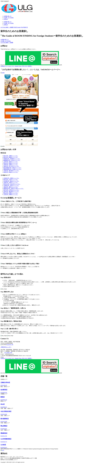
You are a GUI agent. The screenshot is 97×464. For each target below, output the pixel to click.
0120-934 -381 (10, 344)
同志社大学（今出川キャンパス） (11, 184)
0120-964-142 (4, 399)
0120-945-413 (4, 447)
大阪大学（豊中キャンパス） (10, 187)
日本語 (15, 27)
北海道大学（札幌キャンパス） (11, 178)
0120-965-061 (4, 428)
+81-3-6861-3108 (8, 352)
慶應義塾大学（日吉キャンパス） (11, 160)
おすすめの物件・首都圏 (7, 27)
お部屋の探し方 (7, 16)
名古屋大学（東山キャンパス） (11, 181)
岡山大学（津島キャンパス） (10, 193)
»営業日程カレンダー (6, 347)
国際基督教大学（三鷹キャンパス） (12, 169)
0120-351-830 (4, 421)
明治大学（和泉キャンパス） (10, 163)
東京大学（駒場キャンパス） (10, 157)
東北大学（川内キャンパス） (10, 179)
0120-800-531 (4, 407)
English (18, 27)
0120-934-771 (4, 441)
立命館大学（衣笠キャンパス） (11, 185)
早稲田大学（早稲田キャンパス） (11, 158)
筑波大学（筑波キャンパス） (10, 172)
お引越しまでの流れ (8, 17)
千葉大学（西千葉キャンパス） (11, 170)
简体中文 (25, 27)
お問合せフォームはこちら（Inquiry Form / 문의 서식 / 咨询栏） (16, 66)
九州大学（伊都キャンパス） (10, 194)
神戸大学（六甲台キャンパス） (11, 190)
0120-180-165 (4, 385)
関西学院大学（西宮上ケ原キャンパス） (13, 188)
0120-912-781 (4, 436)
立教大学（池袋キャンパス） (10, 164)
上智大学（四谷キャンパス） (10, 161)
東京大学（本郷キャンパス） (10, 155)
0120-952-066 (4, 414)
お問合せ (5, 19)
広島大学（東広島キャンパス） (11, 191)
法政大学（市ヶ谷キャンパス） (11, 166)
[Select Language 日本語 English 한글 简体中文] (5, 1)
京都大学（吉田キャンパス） (10, 182)
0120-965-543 (4, 392)
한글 (22, 27)
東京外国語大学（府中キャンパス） (12, 167)
